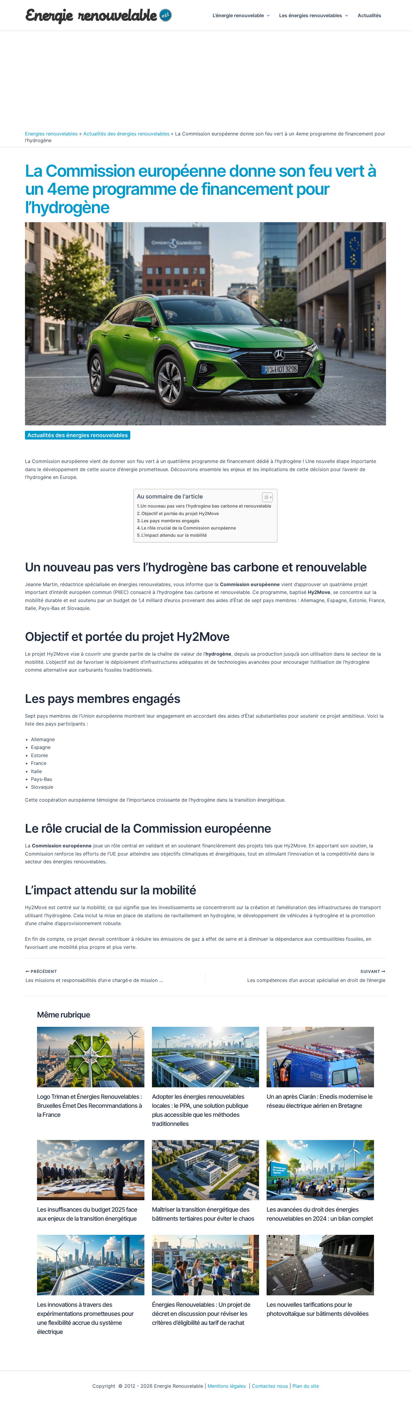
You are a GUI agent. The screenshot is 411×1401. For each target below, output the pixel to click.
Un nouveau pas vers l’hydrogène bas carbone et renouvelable (206, 505)
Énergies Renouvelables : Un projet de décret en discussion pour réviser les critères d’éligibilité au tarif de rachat (201, 1313)
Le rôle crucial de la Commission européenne (188, 527)
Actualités (369, 15)
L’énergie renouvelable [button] (238, 15)
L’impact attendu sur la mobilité (174, 535)
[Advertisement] (205, 82)
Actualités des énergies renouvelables (126, 134)
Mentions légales (227, 1386)
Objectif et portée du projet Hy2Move (180, 513)
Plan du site (305, 1386)
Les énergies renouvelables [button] (310, 15)
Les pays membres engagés (170, 520)
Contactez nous (270, 1386)
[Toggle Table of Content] (264, 497)
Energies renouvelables (51, 134)
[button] (267, 15)
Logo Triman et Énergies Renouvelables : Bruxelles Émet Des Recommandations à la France (89, 1105)
